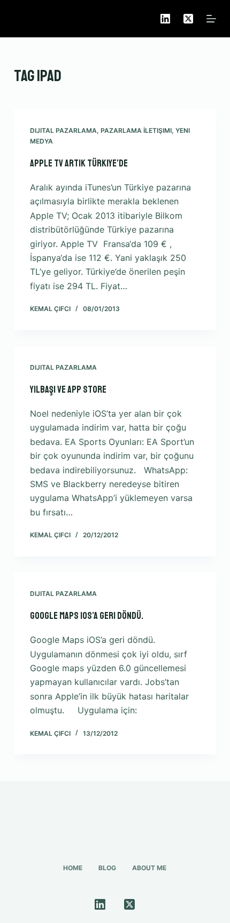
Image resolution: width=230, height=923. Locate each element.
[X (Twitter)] (188, 18)
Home (72, 868)
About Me (149, 868)
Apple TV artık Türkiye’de (79, 163)
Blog (107, 868)
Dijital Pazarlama (63, 130)
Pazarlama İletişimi (136, 130)
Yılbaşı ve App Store (68, 389)
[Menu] (211, 18)
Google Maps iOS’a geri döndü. (86, 616)
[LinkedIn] (165, 18)
